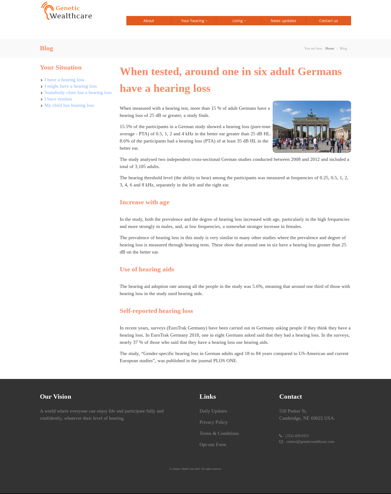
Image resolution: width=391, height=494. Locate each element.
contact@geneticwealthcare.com (310, 442)
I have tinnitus (58, 98)
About (148, 20)
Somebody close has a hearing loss (78, 92)
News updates (283, 20)
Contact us (328, 20)
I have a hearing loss (64, 79)
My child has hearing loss (69, 105)
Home (329, 48)
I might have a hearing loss (70, 86)
